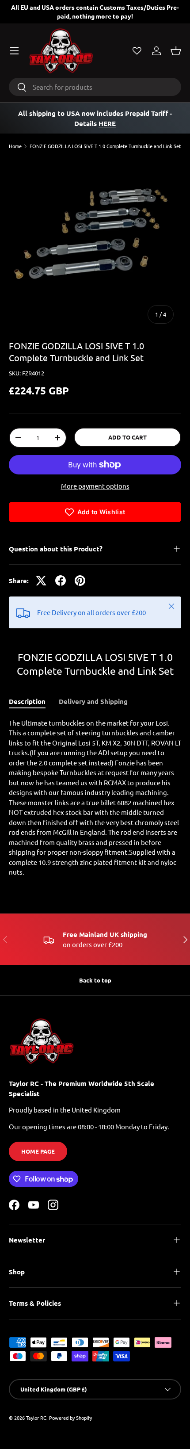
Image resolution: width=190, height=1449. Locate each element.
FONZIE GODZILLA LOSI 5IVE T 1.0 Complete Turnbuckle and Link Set (105, 146)
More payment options (95, 486)
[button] (176, 51)
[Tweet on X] (41, 580)
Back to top (95, 980)
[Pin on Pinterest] (80, 580)
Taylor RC (36, 1417)
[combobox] (95, 87)
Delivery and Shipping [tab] (93, 701)
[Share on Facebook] (60, 580)
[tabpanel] (95, 797)
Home (15, 146)
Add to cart (127, 437)
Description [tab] (27, 701)
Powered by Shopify (70, 1417)
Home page (38, 1151)
